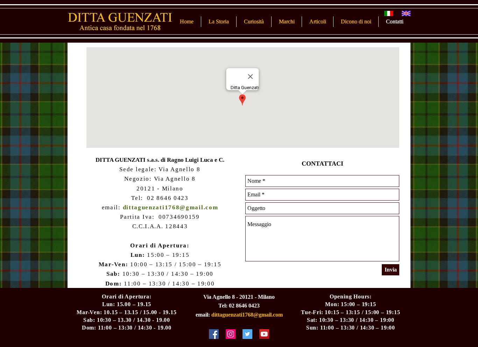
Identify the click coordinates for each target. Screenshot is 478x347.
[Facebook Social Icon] (214, 334)
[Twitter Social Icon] (247, 334)
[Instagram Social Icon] (231, 334)
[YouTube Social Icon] (264, 334)
